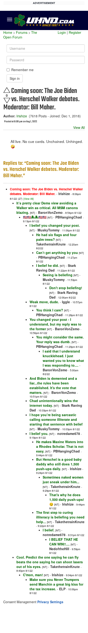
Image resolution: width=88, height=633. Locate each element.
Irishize (21, 116)
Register (75, 32)
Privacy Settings (50, 601)
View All (79, 127)
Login (62, 32)
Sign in (15, 78)
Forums (21, 32)
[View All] (28, 198)
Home (7, 32)
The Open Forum (20, 34)
